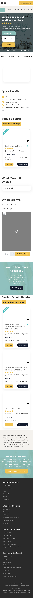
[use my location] (12, 254)
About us (13, 583)
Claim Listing (24, 50)
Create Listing (7, 556)
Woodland (6, 497)
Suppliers (17, 9)
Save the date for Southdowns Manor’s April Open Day (15, 326)
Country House (10, 154)
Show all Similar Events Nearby (14, 302)
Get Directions (22, 254)
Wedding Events (13, 435)
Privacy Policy (24, 586)
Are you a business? (26, 3)
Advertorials (6, 573)
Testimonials (27, 56)
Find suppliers (7, 535)
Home (5, 435)
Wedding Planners (9, 520)
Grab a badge (7, 570)
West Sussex (26, 29)
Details (3, 56)
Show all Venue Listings (11, 124)
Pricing (5, 559)
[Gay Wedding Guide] (2, 11)
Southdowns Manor (14, 146)
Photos (11, 56)
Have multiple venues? (10, 576)
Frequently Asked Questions (12, 547)
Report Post (11, 50)
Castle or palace (8, 488)
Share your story (8, 541)
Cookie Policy (16, 588)
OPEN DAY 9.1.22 (12, 409)
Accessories (6, 509)
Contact (21, 583)
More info (9, 164)
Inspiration (27, 9)
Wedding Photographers (11, 517)
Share (9, 44)
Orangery (6, 499)
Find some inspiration (9, 538)
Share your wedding (9, 544)
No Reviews (15, 23)
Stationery (6, 523)
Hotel (4, 491)
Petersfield (17, 29)
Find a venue (7, 533)
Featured (6, 131)
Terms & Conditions (11, 586)
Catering (5, 515)
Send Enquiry (8, 33)
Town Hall (6, 494)
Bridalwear (6, 512)
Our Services (7, 562)
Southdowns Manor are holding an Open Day (16, 369)
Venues (8, 9)
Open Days (16, 26)
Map (18, 56)
